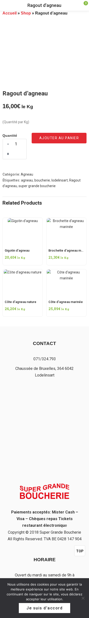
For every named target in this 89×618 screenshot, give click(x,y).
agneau (27, 180)
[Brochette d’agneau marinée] (66, 221)
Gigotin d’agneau (17, 250)
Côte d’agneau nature (20, 302)
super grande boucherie (37, 186)
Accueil (9, 13)
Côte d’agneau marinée (65, 302)
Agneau (27, 174)
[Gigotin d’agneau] (23, 221)
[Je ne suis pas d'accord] (82, 598)
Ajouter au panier (59, 138)
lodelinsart (59, 180)
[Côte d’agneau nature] (23, 274)
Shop (26, 13)
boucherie (42, 180)
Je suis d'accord (44, 608)
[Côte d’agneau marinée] (66, 274)
